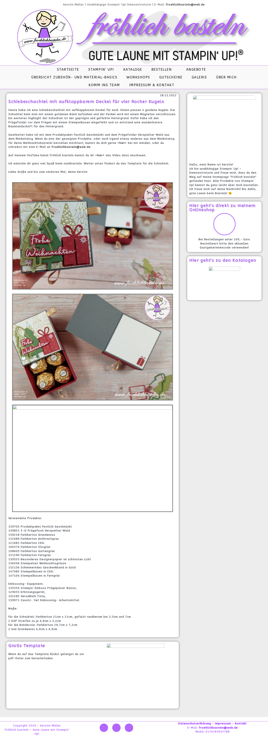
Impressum (223, 723)
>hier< (122, 142)
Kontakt (241, 723)
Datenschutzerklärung (194, 723)
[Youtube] (116, 728)
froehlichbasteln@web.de (185, 4)
